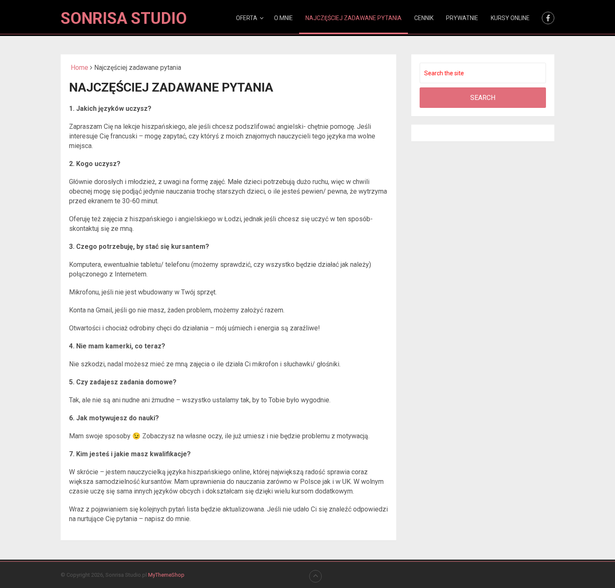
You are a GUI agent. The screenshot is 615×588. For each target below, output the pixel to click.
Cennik (423, 18)
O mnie (283, 18)
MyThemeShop (166, 575)
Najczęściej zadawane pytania (353, 18)
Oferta (246, 18)
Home (78, 68)
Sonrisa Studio (124, 18)
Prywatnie (462, 18)
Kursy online (510, 18)
